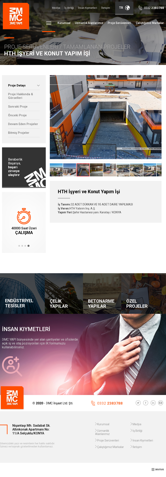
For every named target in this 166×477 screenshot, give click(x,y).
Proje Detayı (17, 85)
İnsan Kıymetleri (87, 7)
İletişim (105, 7)
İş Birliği (69, 7)
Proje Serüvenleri (119, 23)
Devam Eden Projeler (23, 124)
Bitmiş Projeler (18, 133)
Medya (56, 7)
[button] (19, 246)
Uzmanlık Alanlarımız (89, 23)
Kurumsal (63, 23)
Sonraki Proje (18, 106)
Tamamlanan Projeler (96, 46)
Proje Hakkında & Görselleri (20, 96)
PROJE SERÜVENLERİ (32, 46)
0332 (110, 403)
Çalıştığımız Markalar (150, 23)
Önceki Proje (17, 115)
